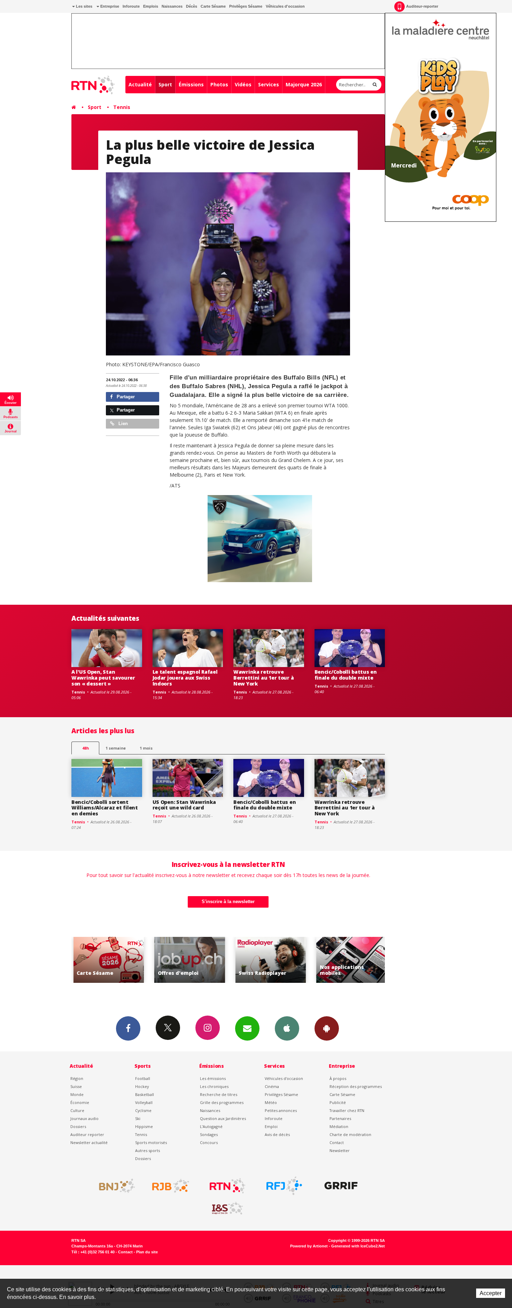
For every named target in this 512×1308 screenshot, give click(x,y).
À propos (337, 1078)
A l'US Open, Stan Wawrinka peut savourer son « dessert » (103, 677)
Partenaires (340, 1118)
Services (268, 84)
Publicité (337, 1102)
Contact (336, 1142)
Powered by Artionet (309, 1246)
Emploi (271, 1126)
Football (142, 1078)
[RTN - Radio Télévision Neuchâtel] (227, 1185)
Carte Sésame (213, 6)
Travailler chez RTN (346, 1110)
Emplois (150, 6)
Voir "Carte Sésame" (94, 960)
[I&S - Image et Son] (227, 1208)
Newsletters (247, 1028)
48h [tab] (85, 748)
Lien (122, 423)
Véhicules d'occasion (285, 6)
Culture (77, 1110)
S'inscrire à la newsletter (228, 901)
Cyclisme (143, 1110)
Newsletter (339, 1150)
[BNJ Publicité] (114, 1185)
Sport (165, 84)
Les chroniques (214, 1086)
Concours (209, 1142)
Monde (77, 1094)
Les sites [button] (83, 6)
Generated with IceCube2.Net (358, 1246)
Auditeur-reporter (422, 6)
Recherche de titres (218, 1094)
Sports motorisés (151, 1142)
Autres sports (147, 1150)
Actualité (140, 84)
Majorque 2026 (304, 84)
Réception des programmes (355, 1086)
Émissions (191, 84)
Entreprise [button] (109, 6)
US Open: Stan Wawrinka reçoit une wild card (184, 805)
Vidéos (243, 84)
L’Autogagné (211, 1126)
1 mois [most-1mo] (146, 748)
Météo (271, 1102)
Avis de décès (277, 1134)
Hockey (142, 1086)
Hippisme (144, 1126)
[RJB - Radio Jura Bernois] (171, 1185)
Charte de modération (350, 1134)
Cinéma (272, 1086)
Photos (219, 84)
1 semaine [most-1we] (116, 748)
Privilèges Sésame (245, 6)
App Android (327, 1028)
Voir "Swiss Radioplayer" (256, 960)
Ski (137, 1118)
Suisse (76, 1086)
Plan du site (147, 1252)
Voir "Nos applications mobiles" (337, 960)
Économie (79, 1102)
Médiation (338, 1126)
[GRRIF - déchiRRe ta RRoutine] (341, 1185)
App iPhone (287, 1028)
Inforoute (131, 6)
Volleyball (144, 1102)
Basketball (144, 1094)
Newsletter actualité (89, 1142)
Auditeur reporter (87, 1134)
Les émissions (213, 1078)
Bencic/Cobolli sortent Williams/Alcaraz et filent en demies (104, 808)
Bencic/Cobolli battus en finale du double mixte (346, 674)
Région (76, 1078)
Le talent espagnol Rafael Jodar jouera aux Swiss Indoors (185, 677)
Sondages (209, 1134)
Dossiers (78, 1126)
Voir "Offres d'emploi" (175, 960)
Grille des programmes (221, 1102)
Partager (125, 396)
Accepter (491, 1293)
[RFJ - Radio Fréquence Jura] (284, 1185)
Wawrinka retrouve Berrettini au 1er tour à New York (263, 677)
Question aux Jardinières (223, 1118)
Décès (191, 6)
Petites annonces (281, 1110)
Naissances (172, 6)
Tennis (121, 107)
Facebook (128, 1028)
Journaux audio (84, 1118)
